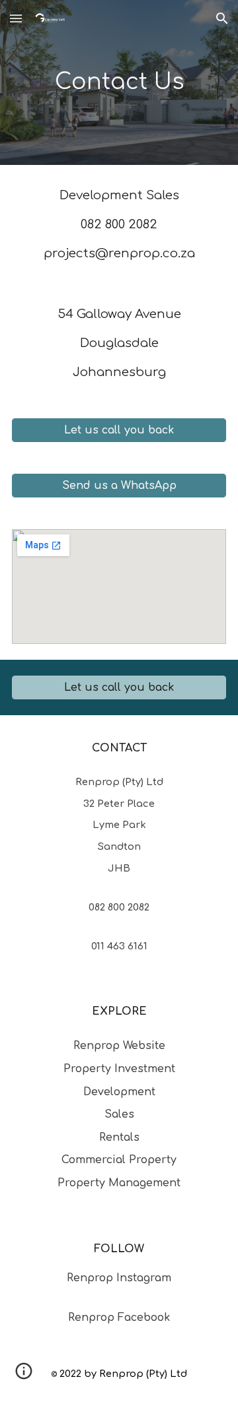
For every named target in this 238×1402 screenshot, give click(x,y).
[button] (16, 18)
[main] (119, 82)
